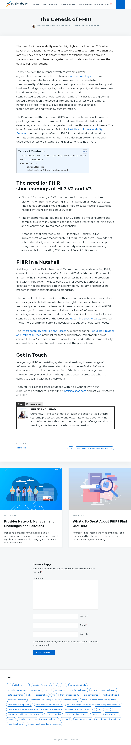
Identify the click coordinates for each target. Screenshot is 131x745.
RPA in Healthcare (15, 724)
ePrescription (42, 695)
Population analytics (27, 719)
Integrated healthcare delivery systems (25, 714)
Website (84, 634)
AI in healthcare (21, 685)
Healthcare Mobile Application (49, 704)
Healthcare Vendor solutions (80, 709)
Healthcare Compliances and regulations (94, 448)
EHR (29, 695)
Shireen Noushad (46, 25)
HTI (99, 709)
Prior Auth (66, 719)
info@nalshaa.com (74, 390)
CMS (48, 690)
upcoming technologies (85, 318)
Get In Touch (28, 163)
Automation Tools (78, 685)
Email (83, 625)
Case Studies (68, 5)
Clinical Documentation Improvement (24, 690)
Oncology (96, 714)
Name (84, 616)
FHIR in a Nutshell (32, 159)
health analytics (110, 695)
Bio (21, 404)
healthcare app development (44, 700)
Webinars (84, 5)
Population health (49, 719)
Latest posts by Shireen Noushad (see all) (48, 170)
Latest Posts (35, 404)
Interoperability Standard (76, 714)
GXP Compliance (91, 695)
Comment (39, 578)
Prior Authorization (83, 719)
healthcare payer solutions (79, 704)
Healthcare (21, 448)
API (55, 685)
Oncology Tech (111, 714)
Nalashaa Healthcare (70, 740)
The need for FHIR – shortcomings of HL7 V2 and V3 (53, 155)
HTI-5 (107, 709)
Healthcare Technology (53, 709)
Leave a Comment (88, 25)
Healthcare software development (23, 709)
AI (8, 685)
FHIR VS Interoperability (69, 695)
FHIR (70, 448)
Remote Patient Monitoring (108, 719)
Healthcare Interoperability (19, 704)
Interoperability (54, 714)
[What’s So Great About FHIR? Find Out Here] (100, 489)
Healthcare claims (69, 700)
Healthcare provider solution (107, 704)
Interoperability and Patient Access (44, 330)
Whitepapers (50, 5)
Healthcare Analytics (17, 700)
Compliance (60, 690)
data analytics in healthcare (103, 690)
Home (36, 5)
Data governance (15, 695)
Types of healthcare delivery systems (44, 724)
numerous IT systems (83, 76)
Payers (11, 719)
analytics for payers (41, 685)
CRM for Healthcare (78, 690)
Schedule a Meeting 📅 (100, 4)
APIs (63, 685)
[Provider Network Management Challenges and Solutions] (31, 489)
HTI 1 (115, 709)
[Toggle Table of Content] (83, 151)
